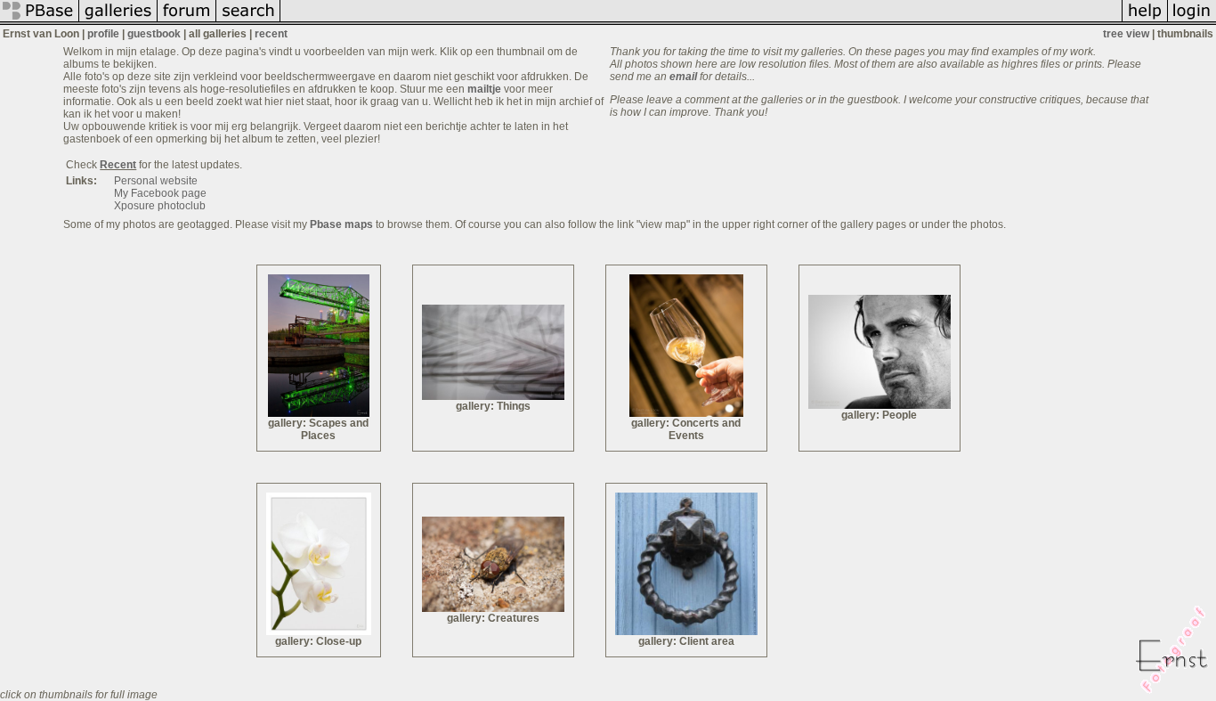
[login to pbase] (1192, 21)
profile (103, 34)
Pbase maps (341, 224)
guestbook (154, 34)
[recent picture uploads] (118, 21)
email (683, 76)
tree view (1126, 34)
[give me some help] (1145, 21)
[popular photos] (701, 21)
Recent (118, 165)
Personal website (156, 181)
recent (271, 34)
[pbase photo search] (248, 21)
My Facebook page (160, 193)
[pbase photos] (39, 21)
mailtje (484, 89)
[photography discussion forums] (187, 21)
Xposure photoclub (160, 206)
